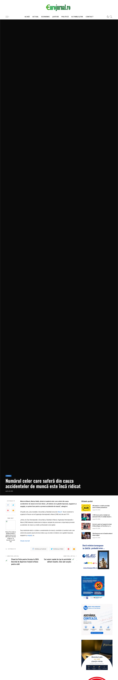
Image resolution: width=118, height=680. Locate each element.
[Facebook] (8, 505)
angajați (30, 535)
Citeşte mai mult (25, 541)
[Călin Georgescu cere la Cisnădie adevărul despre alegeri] (86, 535)
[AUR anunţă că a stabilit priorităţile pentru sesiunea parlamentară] (86, 507)
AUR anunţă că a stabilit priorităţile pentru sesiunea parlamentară (101, 506)
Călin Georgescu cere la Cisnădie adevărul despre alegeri (102, 534)
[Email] (13, 510)
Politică (8, 475)
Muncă (60, 512)
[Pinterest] (8, 510)
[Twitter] (13, 505)
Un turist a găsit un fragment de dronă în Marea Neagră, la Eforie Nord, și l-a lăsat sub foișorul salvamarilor (102, 526)
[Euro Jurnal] (59, 7)
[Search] (111, 16)
